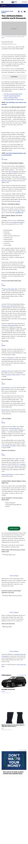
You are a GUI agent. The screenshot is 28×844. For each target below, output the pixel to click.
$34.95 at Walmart (14, 575)
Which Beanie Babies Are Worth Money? (14, 99)
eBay (19, 210)
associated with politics (14, 428)
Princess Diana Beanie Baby (10, 289)
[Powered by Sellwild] (24, 750)
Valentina (16, 466)
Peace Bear (10, 357)
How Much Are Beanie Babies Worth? (13, 94)
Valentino (16, 460)
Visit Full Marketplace (22, 675)
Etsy (3, 212)
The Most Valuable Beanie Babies (12, 95)
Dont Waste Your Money (7, 12)
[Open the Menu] (2, 2)
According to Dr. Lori (7, 371)
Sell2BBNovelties (19, 212)
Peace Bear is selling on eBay (12, 374)
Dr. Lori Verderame (13, 171)
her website (17, 201)
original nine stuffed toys (18, 222)
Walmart (3, 285)
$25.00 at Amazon (14, 528)
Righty (21, 430)
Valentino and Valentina (7, 474)
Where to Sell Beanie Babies (11, 97)
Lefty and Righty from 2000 (8, 445)
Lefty (10, 430)
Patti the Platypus (6, 387)
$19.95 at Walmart (14, 651)
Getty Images (4, 159)
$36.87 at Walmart (14, 612)
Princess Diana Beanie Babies (11, 325)
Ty (12, 112)
